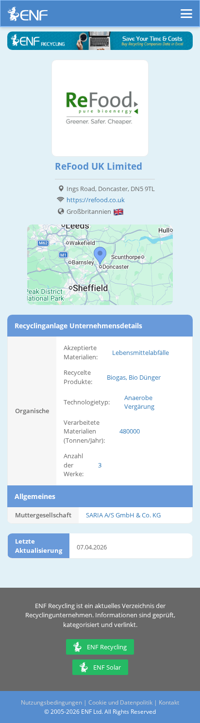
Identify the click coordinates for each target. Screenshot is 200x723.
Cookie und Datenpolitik (120, 702)
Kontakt (169, 702)
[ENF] (28, 16)
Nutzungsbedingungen (51, 702)
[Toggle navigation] (186, 9)
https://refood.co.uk (96, 199)
